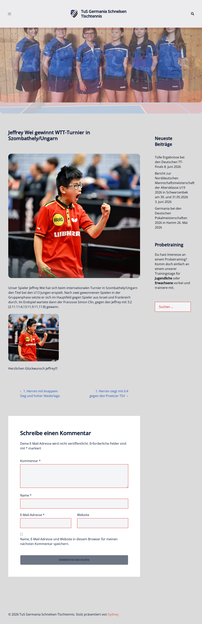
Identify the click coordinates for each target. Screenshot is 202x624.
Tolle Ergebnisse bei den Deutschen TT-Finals (169, 162)
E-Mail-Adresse (32, 515)
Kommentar (30, 461)
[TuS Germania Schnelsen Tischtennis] (74, 14)
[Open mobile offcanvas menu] (9, 13)
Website (83, 515)
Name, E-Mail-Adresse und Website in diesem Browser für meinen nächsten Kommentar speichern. (69, 541)
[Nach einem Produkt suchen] (192, 13)
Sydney (113, 614)
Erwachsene (164, 283)
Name (26, 495)
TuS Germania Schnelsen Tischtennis (103, 14)
